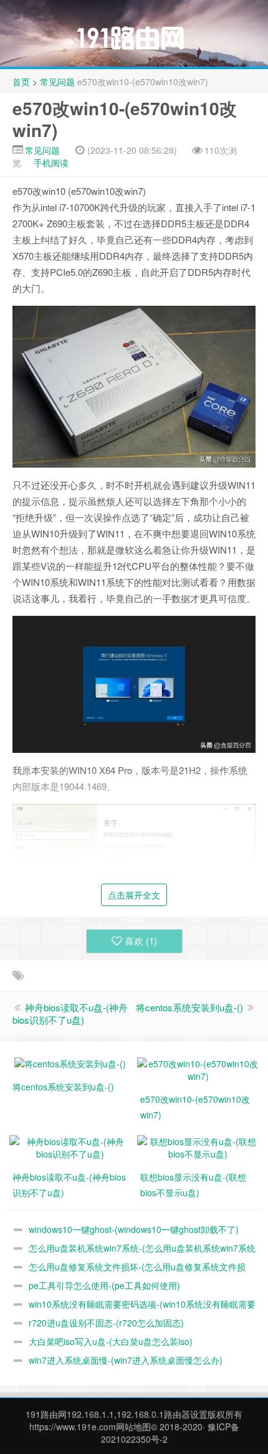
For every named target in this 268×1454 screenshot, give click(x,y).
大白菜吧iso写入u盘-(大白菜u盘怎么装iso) (111, 1341)
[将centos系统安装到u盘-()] (70, 1062)
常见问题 (57, 81)
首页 (21, 81)
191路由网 (46, 1414)
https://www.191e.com (72, 1426)
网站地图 (133, 1426)
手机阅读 (51, 162)
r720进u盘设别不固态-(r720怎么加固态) (106, 1322)
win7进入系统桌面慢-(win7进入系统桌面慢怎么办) (126, 1360)
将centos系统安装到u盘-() (189, 1007)
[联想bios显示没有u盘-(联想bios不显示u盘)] (198, 1146)
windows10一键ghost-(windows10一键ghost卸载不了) (134, 1229)
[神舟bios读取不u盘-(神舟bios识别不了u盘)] (70, 1146)
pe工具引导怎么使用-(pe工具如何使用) (104, 1285)
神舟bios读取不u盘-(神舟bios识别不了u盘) (70, 1013)
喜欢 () (141, 940)
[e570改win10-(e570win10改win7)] (198, 1068)
